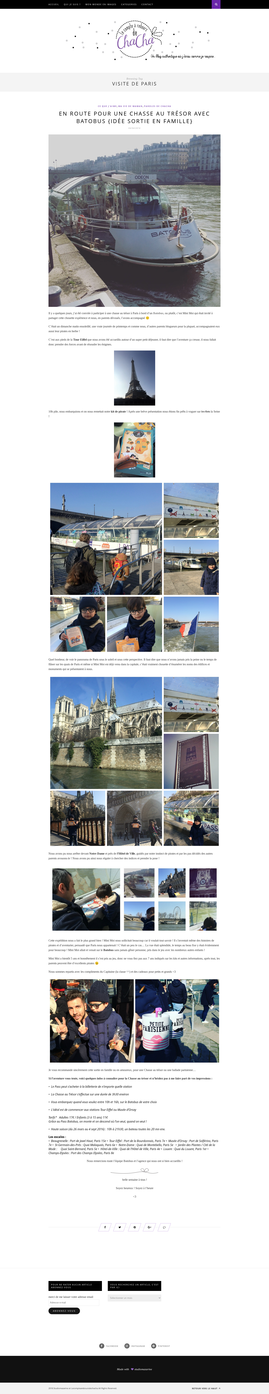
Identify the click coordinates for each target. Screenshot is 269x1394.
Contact (147, 4)
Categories (129, 4)
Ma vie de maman (130, 106)
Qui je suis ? (72, 4)
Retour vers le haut (205, 1388)
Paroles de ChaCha (157, 106)
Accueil (53, 4)
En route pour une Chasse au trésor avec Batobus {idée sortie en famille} (134, 117)
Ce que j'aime (107, 106)
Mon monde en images (100, 4)
